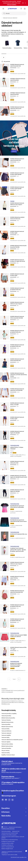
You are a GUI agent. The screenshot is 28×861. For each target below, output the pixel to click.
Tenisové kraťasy (6, 48)
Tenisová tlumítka (6, 748)
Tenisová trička (18, 48)
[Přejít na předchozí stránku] (9, 679)
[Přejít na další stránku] (19, 679)
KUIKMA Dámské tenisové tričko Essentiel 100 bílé (17, 317)
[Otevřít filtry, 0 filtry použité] (3, 57)
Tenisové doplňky (6, 735)
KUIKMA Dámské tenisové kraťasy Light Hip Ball (17, 173)
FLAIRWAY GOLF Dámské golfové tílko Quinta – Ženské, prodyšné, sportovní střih (18, 550)
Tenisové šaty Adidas (7, 744)
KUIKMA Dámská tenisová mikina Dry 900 (17, 462)
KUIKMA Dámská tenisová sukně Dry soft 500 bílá (17, 389)
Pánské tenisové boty (7, 726)
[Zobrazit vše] (2, 18)
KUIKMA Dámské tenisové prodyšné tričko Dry (17, 288)
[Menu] (3, 8)
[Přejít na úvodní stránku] (12, 8)
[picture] (4, 68)
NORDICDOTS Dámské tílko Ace (18, 534)
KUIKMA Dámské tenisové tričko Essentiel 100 (17, 359)
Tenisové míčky (5, 752)
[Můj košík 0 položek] (25, 8)
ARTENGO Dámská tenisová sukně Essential (17, 79)
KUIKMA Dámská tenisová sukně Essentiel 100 (17, 65)
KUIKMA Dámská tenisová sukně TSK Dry (17, 577)
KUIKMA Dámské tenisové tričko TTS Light (17, 403)
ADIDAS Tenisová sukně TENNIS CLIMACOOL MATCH (18, 635)
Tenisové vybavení (6, 733)
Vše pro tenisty (5, 750)
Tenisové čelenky (6, 720)
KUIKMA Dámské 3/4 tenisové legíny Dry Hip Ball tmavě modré (18, 476)
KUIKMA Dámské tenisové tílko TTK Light (18, 648)
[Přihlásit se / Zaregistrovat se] (21, 8)
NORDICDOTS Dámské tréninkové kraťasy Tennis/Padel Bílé (16, 665)
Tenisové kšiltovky (6, 731)
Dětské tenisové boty (7, 746)
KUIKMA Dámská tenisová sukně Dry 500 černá (17, 107)
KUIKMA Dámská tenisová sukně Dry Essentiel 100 (17, 591)
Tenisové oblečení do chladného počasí (12, 739)
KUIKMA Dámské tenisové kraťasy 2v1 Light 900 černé (17, 260)
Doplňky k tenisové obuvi (8, 754)
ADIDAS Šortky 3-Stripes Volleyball (16, 448)
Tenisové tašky (5, 737)
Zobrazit (14, 151)
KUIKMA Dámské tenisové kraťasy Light (17, 232)
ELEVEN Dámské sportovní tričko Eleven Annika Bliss (17, 506)
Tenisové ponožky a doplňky (9, 713)
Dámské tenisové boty (7, 722)
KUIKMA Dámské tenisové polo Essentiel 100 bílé (18, 246)
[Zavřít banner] (25, 3)
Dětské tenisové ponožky (8, 718)
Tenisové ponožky (6, 715)
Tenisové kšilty (5, 728)
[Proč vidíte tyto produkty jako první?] (2, 61)
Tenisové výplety (5, 741)
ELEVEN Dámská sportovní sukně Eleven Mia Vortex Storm (18, 520)
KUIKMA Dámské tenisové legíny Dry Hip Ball (17, 432)
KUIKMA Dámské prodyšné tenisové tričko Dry (17, 218)
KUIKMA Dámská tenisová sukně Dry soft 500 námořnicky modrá (18, 374)
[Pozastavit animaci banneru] (23, 3)
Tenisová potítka (5, 724)
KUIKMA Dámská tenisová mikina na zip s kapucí (17, 203)
